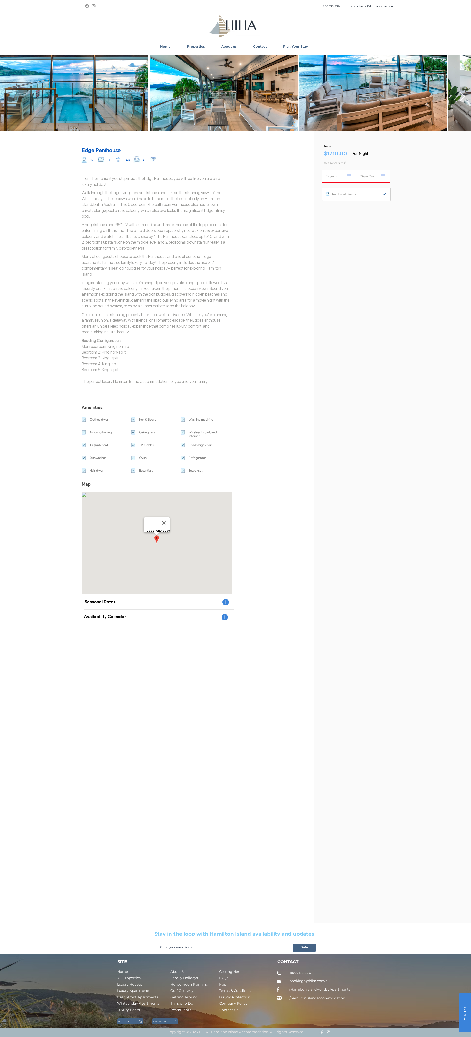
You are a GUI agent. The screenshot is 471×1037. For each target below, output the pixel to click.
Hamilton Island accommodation (141, 381)
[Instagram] (93, 6)
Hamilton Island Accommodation (239, 1032)
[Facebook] (87, 6)
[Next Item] (462, 96)
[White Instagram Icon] (328, 1032)
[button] (196, 46)
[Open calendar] (349, 176)
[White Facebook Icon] (321, 1032)
